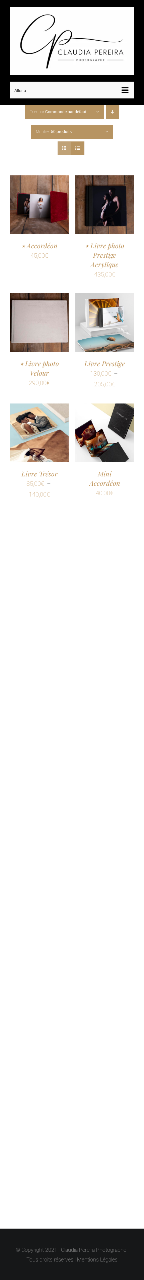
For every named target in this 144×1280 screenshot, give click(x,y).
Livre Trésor (39, 470)
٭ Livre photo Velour (39, 365)
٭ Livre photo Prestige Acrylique (104, 252)
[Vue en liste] (77, 145)
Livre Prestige (104, 360)
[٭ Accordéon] (39, 177)
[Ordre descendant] (112, 109)
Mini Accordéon (104, 475)
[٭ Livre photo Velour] (39, 295)
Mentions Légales (97, 1259)
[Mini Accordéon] (104, 405)
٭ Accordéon (39, 242)
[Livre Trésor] (39, 405)
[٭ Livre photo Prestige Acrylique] (104, 177)
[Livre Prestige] (104, 295)
